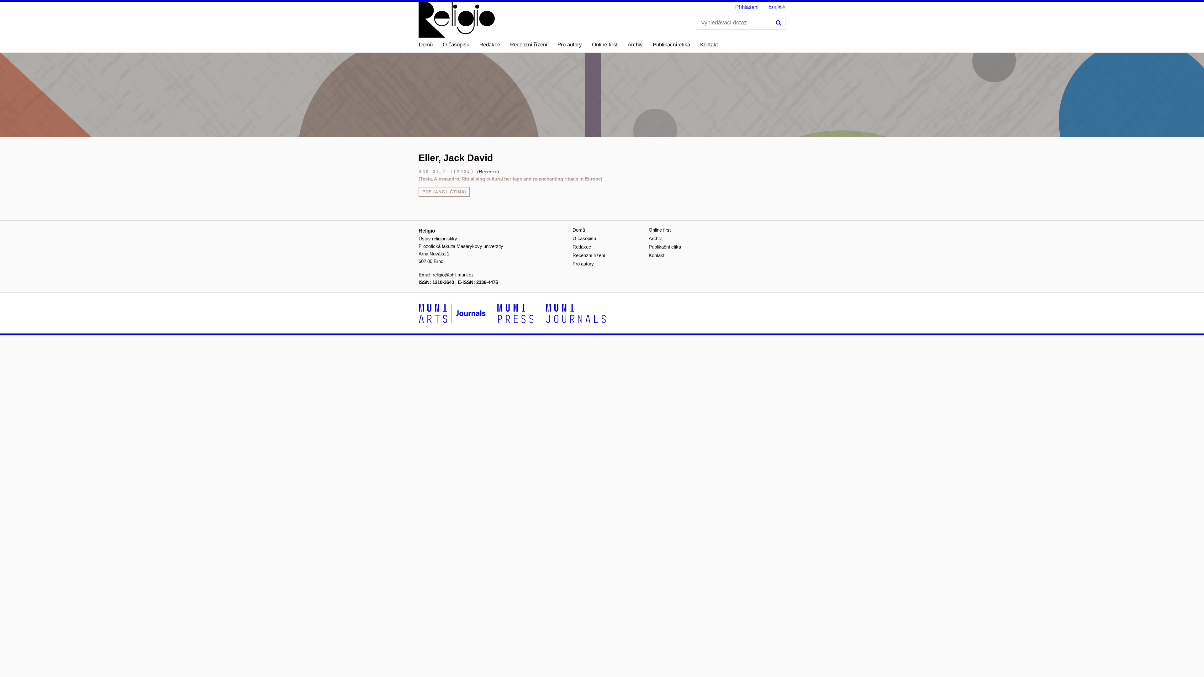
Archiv (635, 45)
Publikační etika (671, 45)
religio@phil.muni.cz (453, 274)
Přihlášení (747, 7)
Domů (426, 45)
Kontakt (709, 45)
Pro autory (569, 45)
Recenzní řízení (528, 45)
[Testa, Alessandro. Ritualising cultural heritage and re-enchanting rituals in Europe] (510, 178)
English (776, 6)
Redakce (489, 45)
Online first (605, 45)
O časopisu (456, 45)
